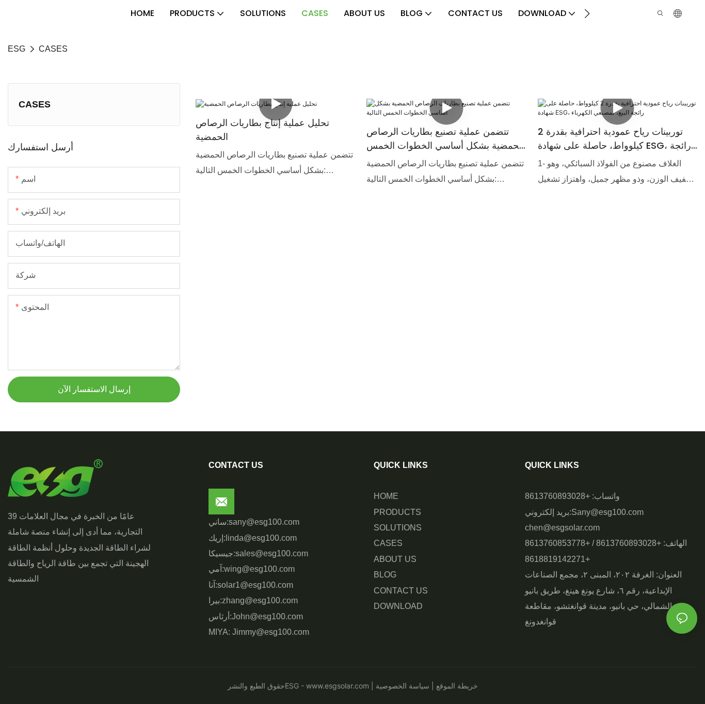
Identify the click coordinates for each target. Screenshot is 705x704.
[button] (587, 13)
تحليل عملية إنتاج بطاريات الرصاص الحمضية (262, 129)
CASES (53, 48)
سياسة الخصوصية (403, 685)
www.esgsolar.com (336, 685)
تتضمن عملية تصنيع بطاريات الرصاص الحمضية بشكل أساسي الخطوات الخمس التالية (445, 138)
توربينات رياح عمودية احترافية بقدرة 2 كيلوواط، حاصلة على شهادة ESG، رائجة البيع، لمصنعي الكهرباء (614, 138)
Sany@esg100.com (607, 512)
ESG (16, 48)
